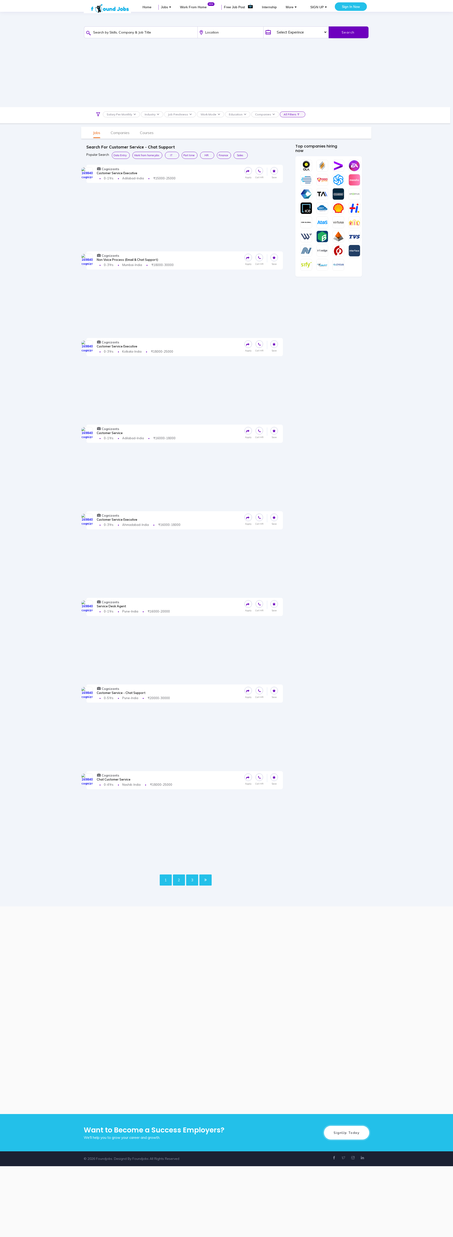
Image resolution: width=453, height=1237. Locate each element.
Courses (147, 132)
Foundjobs (140, 1159)
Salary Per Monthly (119, 114)
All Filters (290, 114)
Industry (150, 114)
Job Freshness (178, 114)
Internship (269, 7)
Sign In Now (351, 6)
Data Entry (120, 155)
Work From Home (194, 7)
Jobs (164, 7)
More (290, 7)
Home (147, 7)
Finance (223, 155)
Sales (240, 155)
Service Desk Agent (111, 606)
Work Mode (208, 114)
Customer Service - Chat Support (121, 693)
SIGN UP (317, 7)
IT (171, 155)
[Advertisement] (222, 74)
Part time (188, 155)
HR (207, 155)
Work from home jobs (146, 155)
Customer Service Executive (117, 173)
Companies (263, 114)
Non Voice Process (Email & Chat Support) (127, 260)
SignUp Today (347, 1133)
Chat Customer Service (113, 779)
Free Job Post (235, 7)
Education (236, 114)
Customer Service (110, 433)
